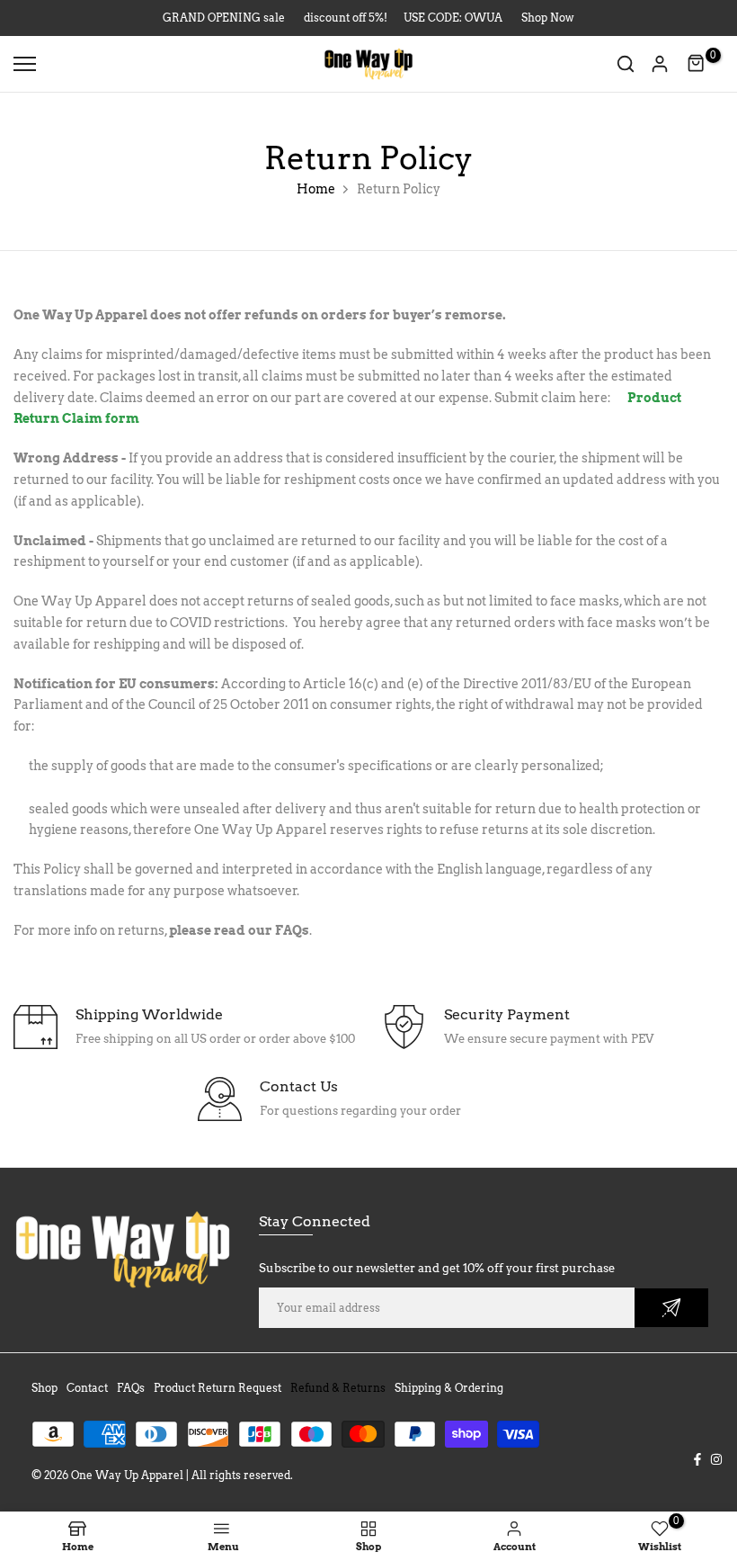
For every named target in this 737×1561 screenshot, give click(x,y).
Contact (87, 1388)
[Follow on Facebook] (697, 1459)
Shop (44, 1388)
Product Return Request (217, 1388)
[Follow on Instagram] (716, 1459)
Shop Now (547, 17)
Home (316, 189)
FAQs (292, 930)
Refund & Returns (338, 1388)
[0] (696, 64)
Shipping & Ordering (449, 1388)
